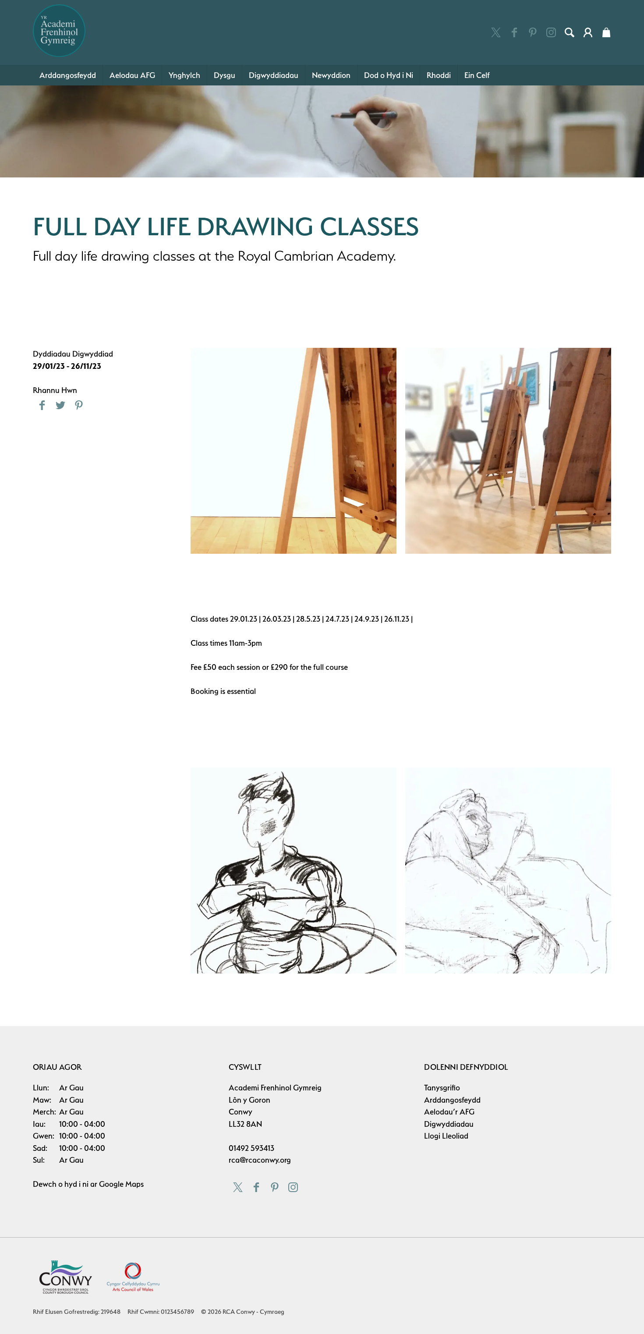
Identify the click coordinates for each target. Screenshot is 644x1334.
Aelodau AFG (132, 75)
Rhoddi (439, 75)
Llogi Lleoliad (446, 1135)
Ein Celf (477, 75)
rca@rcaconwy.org (260, 1159)
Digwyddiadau (273, 75)
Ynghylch (184, 75)
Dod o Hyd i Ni (388, 75)
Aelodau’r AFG (449, 1111)
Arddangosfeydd (67, 75)
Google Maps (121, 1184)
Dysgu (224, 75)
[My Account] (588, 32)
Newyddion (331, 75)
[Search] (569, 32)
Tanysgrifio (442, 1087)
